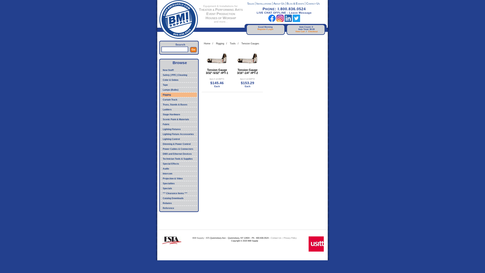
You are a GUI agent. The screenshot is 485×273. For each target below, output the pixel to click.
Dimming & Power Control (177, 144)
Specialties (169, 183)
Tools (233, 43)
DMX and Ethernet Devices (177, 154)
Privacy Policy (290, 238)
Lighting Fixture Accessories (178, 134)
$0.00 (312, 29)
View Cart (300, 31)
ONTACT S (313, 4)
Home (207, 43)
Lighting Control (171, 139)
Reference (168, 208)
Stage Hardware (171, 114)
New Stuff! (168, 70)
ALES (250, 4)
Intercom (167, 173)
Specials (167, 188)
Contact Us (276, 238)
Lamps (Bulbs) (170, 90)
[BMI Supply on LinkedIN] (288, 21)
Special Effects (171, 163)
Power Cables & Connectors (178, 149)
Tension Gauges (250, 43)
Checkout (313, 31)
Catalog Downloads (173, 198)
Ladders (167, 109)
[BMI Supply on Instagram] (280, 21)
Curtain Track (170, 99)
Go (193, 49)
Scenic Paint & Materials (176, 119)
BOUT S (279, 4)
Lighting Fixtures (172, 129)
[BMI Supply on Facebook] (272, 21)
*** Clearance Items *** (175, 193)
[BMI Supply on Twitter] (296, 21)
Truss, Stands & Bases (175, 104)
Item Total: (303, 29)
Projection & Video (173, 178)
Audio (166, 168)
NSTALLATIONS (263, 4)
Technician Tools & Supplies (178, 159)
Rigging (167, 94)
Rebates (167, 203)
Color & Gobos (170, 80)
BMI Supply (198, 238)
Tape (165, 85)
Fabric (166, 124)
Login (270, 29)
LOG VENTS (295, 4)
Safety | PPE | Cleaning (175, 75)
